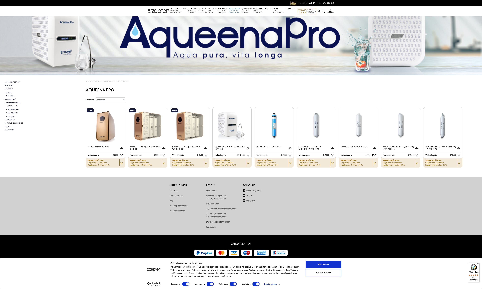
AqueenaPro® (95, 81)
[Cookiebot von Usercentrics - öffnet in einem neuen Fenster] (154, 284)
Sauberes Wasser (109, 81)
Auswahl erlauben (323, 273)
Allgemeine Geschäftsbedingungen (221, 209)
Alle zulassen (323, 264)
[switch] (210, 284)
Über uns (173, 191)
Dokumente (211, 191)
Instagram (250, 201)
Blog (171, 201)
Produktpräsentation (178, 206)
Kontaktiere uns (176, 196)
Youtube (249, 196)
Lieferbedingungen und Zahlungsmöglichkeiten (216, 197)
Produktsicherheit (177, 211)
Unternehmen (178, 185)
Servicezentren (212, 204)
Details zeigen (270, 284)
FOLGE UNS (249, 185)
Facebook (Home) (253, 191)
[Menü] (477, 264)
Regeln (210, 185)
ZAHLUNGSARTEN (241, 244)
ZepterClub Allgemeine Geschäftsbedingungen (216, 215)
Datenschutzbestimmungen (218, 222)
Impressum (211, 227)
